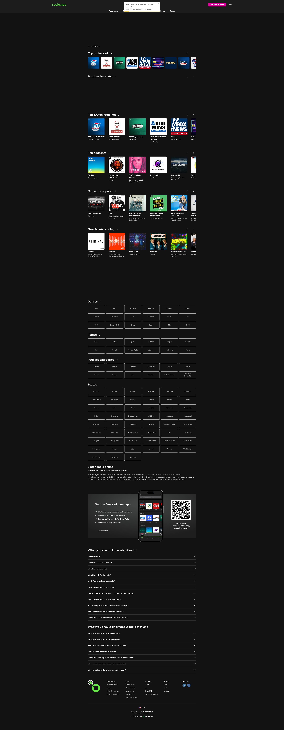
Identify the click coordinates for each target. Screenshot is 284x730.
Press (109, 688)
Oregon (96, 441)
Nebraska (132, 424)
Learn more (103, 530)
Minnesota (169, 416)
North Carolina (133, 432)
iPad (165, 688)
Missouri (96, 424)
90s (169, 325)
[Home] (89, 47)
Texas (115, 449)
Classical (151, 317)
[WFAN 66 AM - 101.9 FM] (93, 63)
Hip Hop (133, 308)
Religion (169, 342)
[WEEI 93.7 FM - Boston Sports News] (183, 63)
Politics (151, 342)
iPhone (166, 684)
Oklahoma (187, 432)
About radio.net (112, 684)
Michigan (151, 416)
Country (169, 308)
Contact (147, 684)
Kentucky (169, 408)
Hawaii (169, 399)
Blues (133, 325)
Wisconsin (114, 457)
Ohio (169, 432)
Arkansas (151, 391)
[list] (142, 63)
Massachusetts (132, 416)
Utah (133, 449)
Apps (146, 688)
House (169, 317)
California (169, 391)
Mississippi (188, 416)
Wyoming (133, 457)
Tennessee (96, 449)
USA (143, 708)
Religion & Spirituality (188, 375)
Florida (132, 399)
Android (166, 691)
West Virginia (96, 457)
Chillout (151, 308)
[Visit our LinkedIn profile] (184, 685)
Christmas (169, 350)
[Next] (193, 52)
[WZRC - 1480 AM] (106, 63)
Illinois (96, 408)
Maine (96, 416)
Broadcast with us (113, 694)
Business (151, 375)
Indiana (114, 408)
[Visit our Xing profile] (189, 685)
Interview (151, 350)
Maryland (114, 416)
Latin (151, 325)
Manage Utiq (130, 694)
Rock (114, 308)
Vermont (151, 449)
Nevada (151, 424)
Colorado (187, 391)
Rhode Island (151, 441)
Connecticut (96, 399)
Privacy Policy (130, 688)
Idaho (188, 399)
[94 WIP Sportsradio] (119, 63)
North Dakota (151, 432)
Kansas (151, 408)
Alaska (114, 391)
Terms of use (130, 684)
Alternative (114, 317)
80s (133, 317)
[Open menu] (230, 4)
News (96, 342)
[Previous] (187, 52)
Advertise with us (113, 691)
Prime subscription (151, 694)
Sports (132, 342)
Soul (96, 325)
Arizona (132, 391)
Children (188, 342)
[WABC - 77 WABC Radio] (171, 63)
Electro (96, 317)
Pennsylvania (114, 441)
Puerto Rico (133, 441)
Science (114, 375)
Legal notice (130, 691)
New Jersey (187, 424)
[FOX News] (145, 63)
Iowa (132, 408)
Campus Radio (133, 350)
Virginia (169, 449)
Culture (114, 342)
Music (188, 350)
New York (114, 432)
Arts (132, 375)
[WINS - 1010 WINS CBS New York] (132, 63)
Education (151, 366)
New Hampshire (169, 424)
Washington (187, 449)
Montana (114, 424)
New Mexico (96, 432)
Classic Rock (114, 325)
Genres (162, 11)
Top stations (113, 11)
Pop (96, 308)
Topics (172, 11)
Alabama (96, 391)
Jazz (187, 317)
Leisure (169, 366)
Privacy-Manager (131, 697)
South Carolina (169, 441)
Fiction (96, 366)
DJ (96, 350)
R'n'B (188, 325)
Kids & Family (169, 375)
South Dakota (187, 441)
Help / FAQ (148, 691)
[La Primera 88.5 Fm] (158, 63)
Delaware (114, 399)
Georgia (151, 399)
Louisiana (187, 408)
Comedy (114, 350)
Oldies (187, 308)
